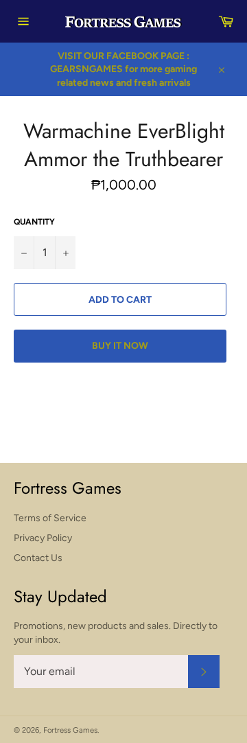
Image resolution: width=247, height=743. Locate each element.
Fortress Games (70, 730)
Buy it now (120, 346)
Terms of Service (50, 518)
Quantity (34, 222)
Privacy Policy (43, 538)
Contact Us (38, 558)
